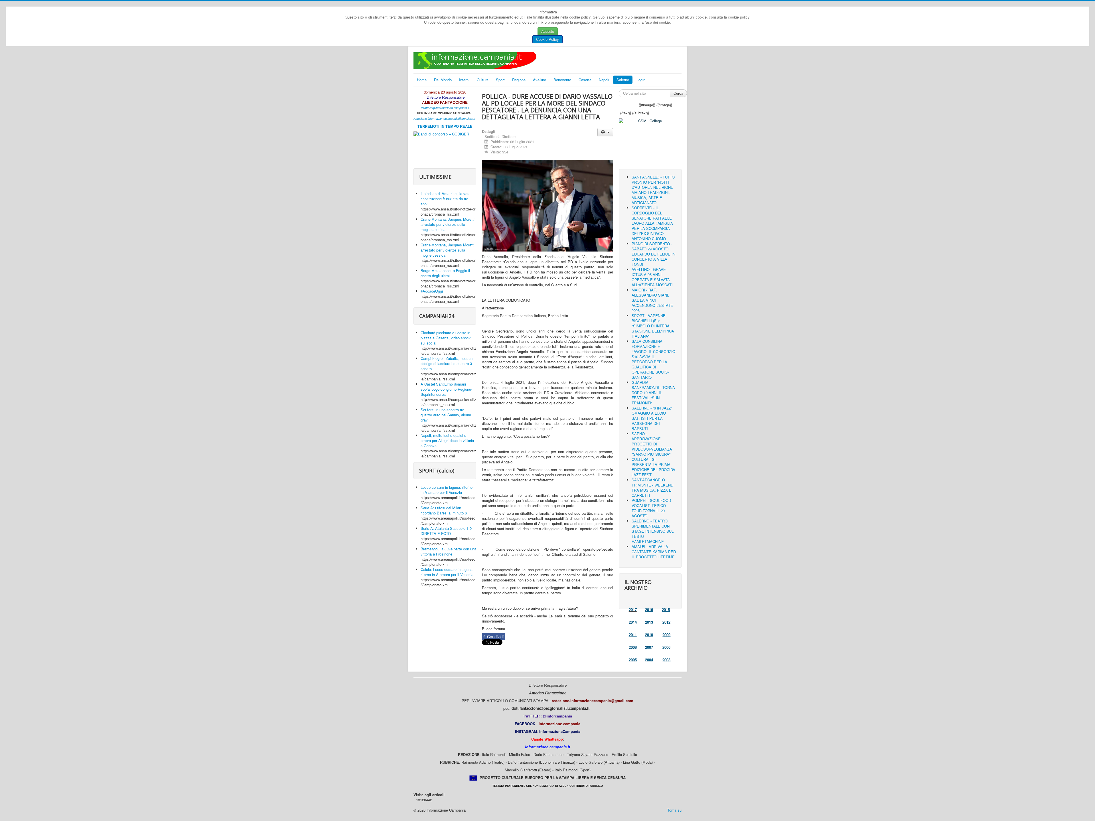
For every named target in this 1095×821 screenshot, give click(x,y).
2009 (666, 634)
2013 (649, 622)
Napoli (604, 79)
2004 (649, 659)
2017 (633, 609)
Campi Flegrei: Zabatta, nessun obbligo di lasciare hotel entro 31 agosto (447, 363)
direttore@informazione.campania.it (445, 108)
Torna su (674, 810)
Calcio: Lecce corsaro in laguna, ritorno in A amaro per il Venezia (447, 572)
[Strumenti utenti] (605, 132)
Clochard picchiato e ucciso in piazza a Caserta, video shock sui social (446, 338)
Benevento (562, 79)
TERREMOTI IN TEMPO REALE (445, 126)
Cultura (482, 79)
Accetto (547, 31)
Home (422, 79)
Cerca (678, 93)
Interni (464, 79)
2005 (633, 659)
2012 (666, 622)
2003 (666, 659)
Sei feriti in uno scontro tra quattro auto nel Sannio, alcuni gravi (446, 415)
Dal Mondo (443, 79)
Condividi (493, 636)
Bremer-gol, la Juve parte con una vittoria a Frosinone (448, 551)
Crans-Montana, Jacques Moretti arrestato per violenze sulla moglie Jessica (447, 224)
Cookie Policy (547, 39)
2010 (649, 634)
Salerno (623, 79)
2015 (666, 609)
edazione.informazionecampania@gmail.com (445, 118)
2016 (649, 609)
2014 (633, 622)
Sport (500, 79)
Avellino (539, 79)
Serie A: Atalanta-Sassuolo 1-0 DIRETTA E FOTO (446, 531)
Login (640, 79)
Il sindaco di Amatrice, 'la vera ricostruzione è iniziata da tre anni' (446, 198)
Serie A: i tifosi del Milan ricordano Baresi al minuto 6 (444, 510)
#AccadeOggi (432, 291)
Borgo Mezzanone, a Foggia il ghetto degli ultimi (445, 273)
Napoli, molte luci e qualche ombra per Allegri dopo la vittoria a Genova (447, 440)
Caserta (585, 79)
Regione (519, 79)
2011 (633, 634)
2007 (649, 647)
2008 (633, 647)
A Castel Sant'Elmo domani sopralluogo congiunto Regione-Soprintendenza (446, 389)
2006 (666, 647)
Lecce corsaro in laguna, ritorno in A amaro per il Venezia (447, 490)
